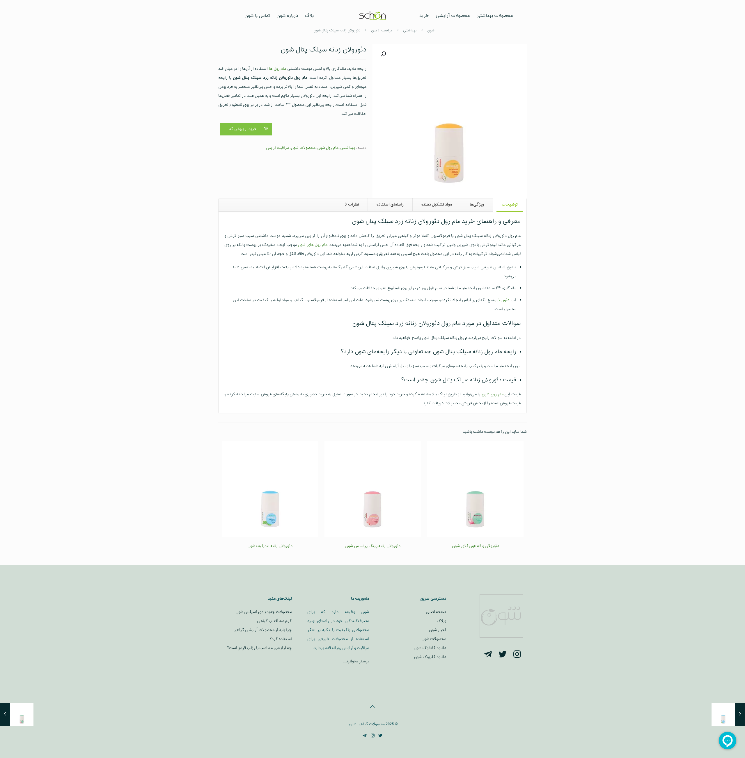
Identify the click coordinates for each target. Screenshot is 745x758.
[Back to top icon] (372, 707)
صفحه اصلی (436, 612)
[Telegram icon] (365, 736)
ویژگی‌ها (477, 204)
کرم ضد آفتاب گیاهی (274, 621)
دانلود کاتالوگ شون (430, 648)
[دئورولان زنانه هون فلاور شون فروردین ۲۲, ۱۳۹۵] (16, 714)
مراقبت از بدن (277, 147)
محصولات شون (303, 147)
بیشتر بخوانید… (356, 661)
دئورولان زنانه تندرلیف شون (269, 546)
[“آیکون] (517, 655)
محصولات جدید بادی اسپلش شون (263, 612)
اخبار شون (437, 630)
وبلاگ (441, 621)
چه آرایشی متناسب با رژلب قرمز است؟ (259, 648)
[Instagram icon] (373, 736)
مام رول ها (277, 68)
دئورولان (502, 300)
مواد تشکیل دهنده (436, 204)
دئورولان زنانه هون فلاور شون (475, 546)
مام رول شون (327, 147)
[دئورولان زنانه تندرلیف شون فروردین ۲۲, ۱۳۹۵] (728, 714)
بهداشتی (347, 147)
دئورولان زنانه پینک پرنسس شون (372, 546)
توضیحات (510, 204)
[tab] (509, 204)
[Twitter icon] (380, 736)
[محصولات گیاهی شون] (372, 16)
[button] (383, 54)
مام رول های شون (312, 245)
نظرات (352, 204)
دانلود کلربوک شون (430, 657)
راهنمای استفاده (390, 204)
